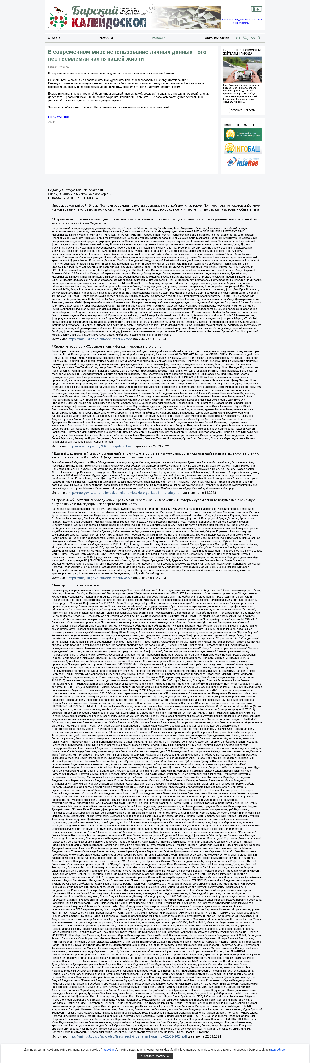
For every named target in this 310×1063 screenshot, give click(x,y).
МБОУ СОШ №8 (58, 117)
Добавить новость (243, 110)
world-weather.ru (241, 23)
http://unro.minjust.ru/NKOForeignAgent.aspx (101, 446)
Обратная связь (217, 37)
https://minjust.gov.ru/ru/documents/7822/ (100, 578)
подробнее (109, 1049)
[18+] (97, 18)
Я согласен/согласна (155, 1056)
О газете (54, 37)
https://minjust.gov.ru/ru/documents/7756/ (100, 339)
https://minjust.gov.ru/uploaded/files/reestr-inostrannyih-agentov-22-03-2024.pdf (127, 1036)
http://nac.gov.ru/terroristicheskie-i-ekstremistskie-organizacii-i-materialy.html (125, 493)
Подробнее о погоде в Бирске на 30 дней (241, 19)
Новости (106, 37)
